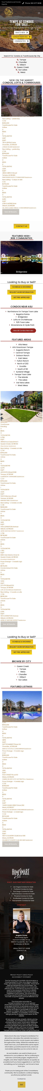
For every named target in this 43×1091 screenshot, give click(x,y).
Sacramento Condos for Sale (23, 900)
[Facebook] (21, 957)
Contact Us (21, 1079)
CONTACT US (21, 950)
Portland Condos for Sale (23, 889)
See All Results (11, 212)
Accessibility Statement (21, 977)
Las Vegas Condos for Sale (23, 887)
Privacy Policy (16, 975)
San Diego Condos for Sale (23, 891)
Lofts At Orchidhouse (21, 272)
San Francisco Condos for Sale (23, 894)
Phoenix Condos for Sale (23, 896)
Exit (21, 1084)
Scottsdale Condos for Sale (23, 898)
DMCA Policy (28, 975)
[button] (3, 256)
